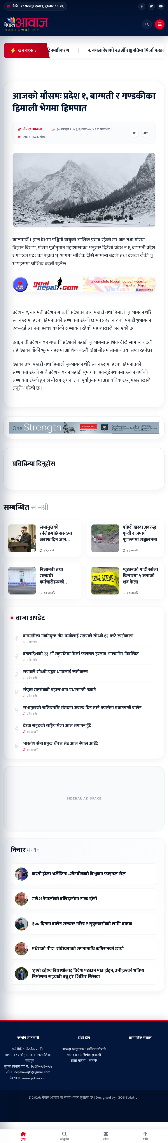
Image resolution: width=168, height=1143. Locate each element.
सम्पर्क (93, 1061)
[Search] (147, 24)
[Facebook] (141, 6)
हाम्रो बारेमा (78, 1061)
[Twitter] (151, 6)
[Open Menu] (159, 24)
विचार (25, 850)
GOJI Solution (129, 1098)
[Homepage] (26, 24)
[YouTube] (161, 6)
